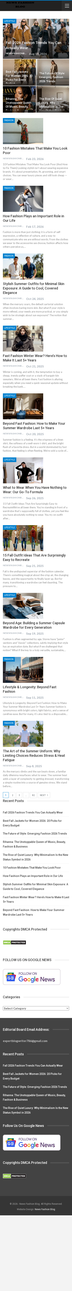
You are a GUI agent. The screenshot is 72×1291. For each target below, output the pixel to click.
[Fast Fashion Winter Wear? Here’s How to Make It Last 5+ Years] (23, 339)
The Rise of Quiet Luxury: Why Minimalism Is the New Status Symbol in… (51, 106)
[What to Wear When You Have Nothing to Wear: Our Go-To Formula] (23, 470)
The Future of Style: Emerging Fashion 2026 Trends (52, 77)
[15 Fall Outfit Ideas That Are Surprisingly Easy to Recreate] (23, 538)
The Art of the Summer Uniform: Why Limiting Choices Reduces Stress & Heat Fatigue (34, 755)
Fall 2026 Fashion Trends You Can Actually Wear (33, 812)
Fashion (8, 120)
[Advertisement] (36, 1253)
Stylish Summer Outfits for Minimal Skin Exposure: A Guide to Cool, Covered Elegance (33, 288)
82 (33, 795)
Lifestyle (9, 21)
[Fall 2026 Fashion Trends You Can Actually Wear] (36, 39)
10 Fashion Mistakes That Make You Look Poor (32, 867)
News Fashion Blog (45, 1209)
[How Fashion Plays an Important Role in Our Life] (23, 199)
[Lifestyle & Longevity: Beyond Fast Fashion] (23, 670)
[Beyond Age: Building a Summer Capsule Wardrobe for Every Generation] (23, 606)
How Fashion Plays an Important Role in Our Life (33, 876)
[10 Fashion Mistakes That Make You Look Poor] (23, 131)
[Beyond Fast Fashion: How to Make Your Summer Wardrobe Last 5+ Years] (23, 406)
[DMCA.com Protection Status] (14, 942)
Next (43, 795)
